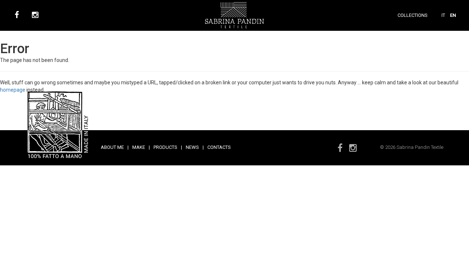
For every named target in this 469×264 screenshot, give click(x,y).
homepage (12, 90)
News (192, 147)
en (453, 15)
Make (138, 147)
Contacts (219, 147)
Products (165, 147)
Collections (413, 15)
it (443, 15)
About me (112, 147)
